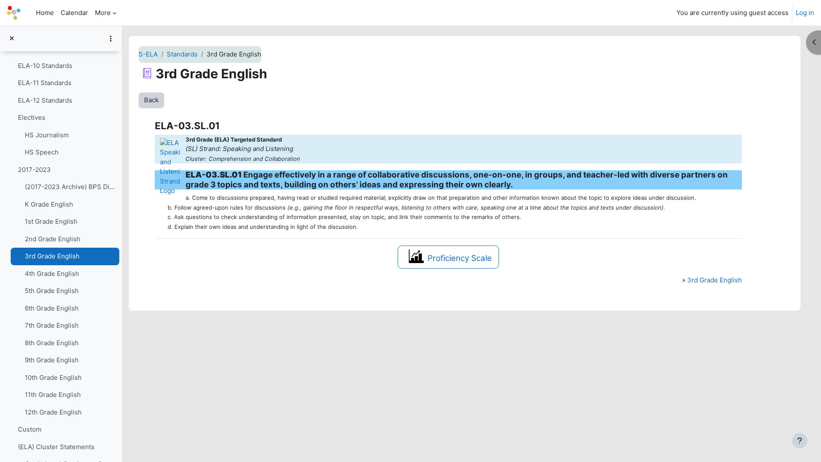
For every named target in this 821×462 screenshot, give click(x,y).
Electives (31, 117)
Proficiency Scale (460, 258)
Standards (182, 54)
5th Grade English (52, 291)
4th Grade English (52, 274)
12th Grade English (53, 412)
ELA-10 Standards (45, 66)
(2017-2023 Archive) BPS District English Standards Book (70, 187)
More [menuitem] (103, 13)
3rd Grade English (52, 256)
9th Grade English (52, 360)
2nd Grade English (52, 239)
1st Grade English (51, 221)
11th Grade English (53, 395)
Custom (29, 429)
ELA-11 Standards (44, 83)
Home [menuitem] (45, 13)
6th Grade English (52, 308)
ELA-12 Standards (45, 100)
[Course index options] (110, 38)
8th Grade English (52, 343)
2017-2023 (34, 170)
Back (151, 100)
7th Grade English (52, 325)
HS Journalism (47, 135)
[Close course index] (11, 39)
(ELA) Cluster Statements (56, 447)
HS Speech (42, 152)
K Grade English (49, 204)
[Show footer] (799, 440)
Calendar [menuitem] (74, 13)
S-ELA (148, 54)
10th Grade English (53, 377)
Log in (805, 13)
